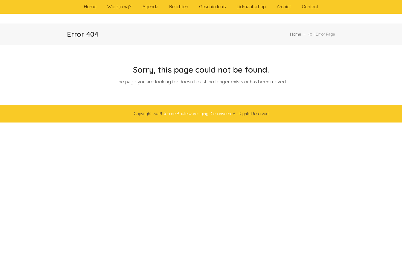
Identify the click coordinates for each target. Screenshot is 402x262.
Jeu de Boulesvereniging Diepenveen (197, 113)
